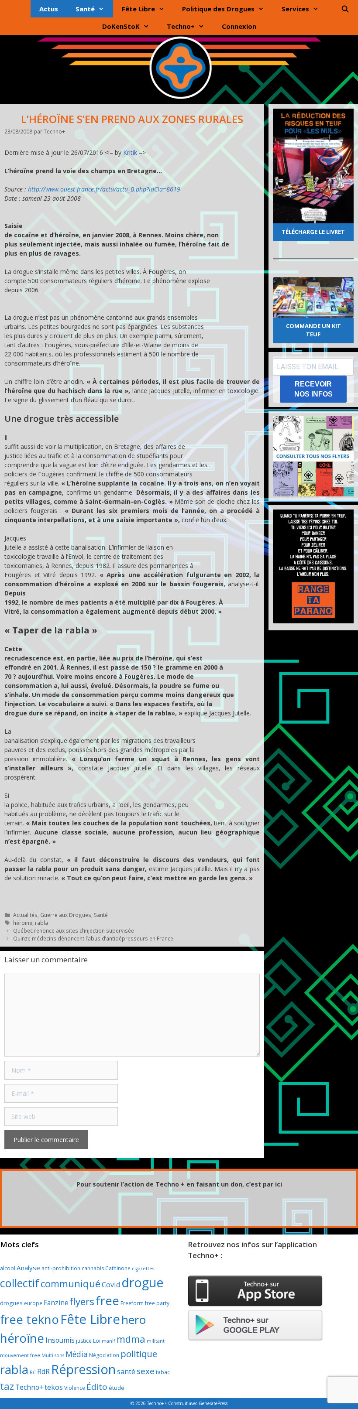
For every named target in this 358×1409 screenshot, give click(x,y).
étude (116, 1388)
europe (33, 1303)
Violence (74, 1388)
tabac (163, 1372)
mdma (131, 1339)
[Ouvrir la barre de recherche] (345, 8)
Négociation (104, 1355)
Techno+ (181, 26)
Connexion (239, 26)
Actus (48, 8)
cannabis (93, 1268)
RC (33, 1372)
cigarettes (143, 1268)
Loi (96, 1340)
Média (76, 1354)
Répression (83, 1369)
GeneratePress (213, 1403)
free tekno (29, 1319)
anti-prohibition (60, 1268)
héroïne (22, 922)
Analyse (28, 1267)
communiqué (70, 1283)
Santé (85, 8)
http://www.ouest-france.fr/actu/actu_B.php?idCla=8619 (104, 189)
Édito (96, 1386)
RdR (43, 1371)
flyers (82, 1301)
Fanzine (56, 1302)
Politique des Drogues (218, 8)
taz (7, 1386)
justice (84, 1340)
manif (108, 1341)
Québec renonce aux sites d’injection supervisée (73, 930)
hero (133, 1319)
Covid (111, 1284)
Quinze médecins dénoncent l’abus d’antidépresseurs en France (93, 938)
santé (126, 1371)
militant (156, 1341)
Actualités (25, 914)
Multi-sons (52, 1355)
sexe (146, 1371)
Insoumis (60, 1340)
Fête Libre (138, 8)
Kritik (130, 152)
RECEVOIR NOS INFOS (313, 389)
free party (157, 1303)
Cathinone (118, 1268)
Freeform (132, 1303)
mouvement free (20, 1355)
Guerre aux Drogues (65, 914)
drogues (11, 1303)
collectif (19, 1283)
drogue (142, 1282)
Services (295, 8)
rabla (41, 922)
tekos (54, 1387)
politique (138, 1353)
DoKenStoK (121, 26)
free (107, 1301)
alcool (7, 1268)
